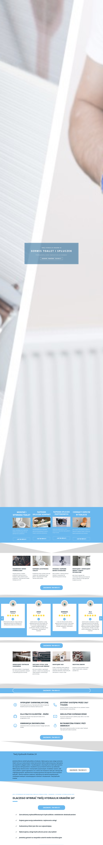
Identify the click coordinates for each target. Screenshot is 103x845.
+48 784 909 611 (21, 539)
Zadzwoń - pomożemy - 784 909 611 (51, 258)
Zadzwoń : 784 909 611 (51, 690)
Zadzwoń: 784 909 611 (51, 588)
